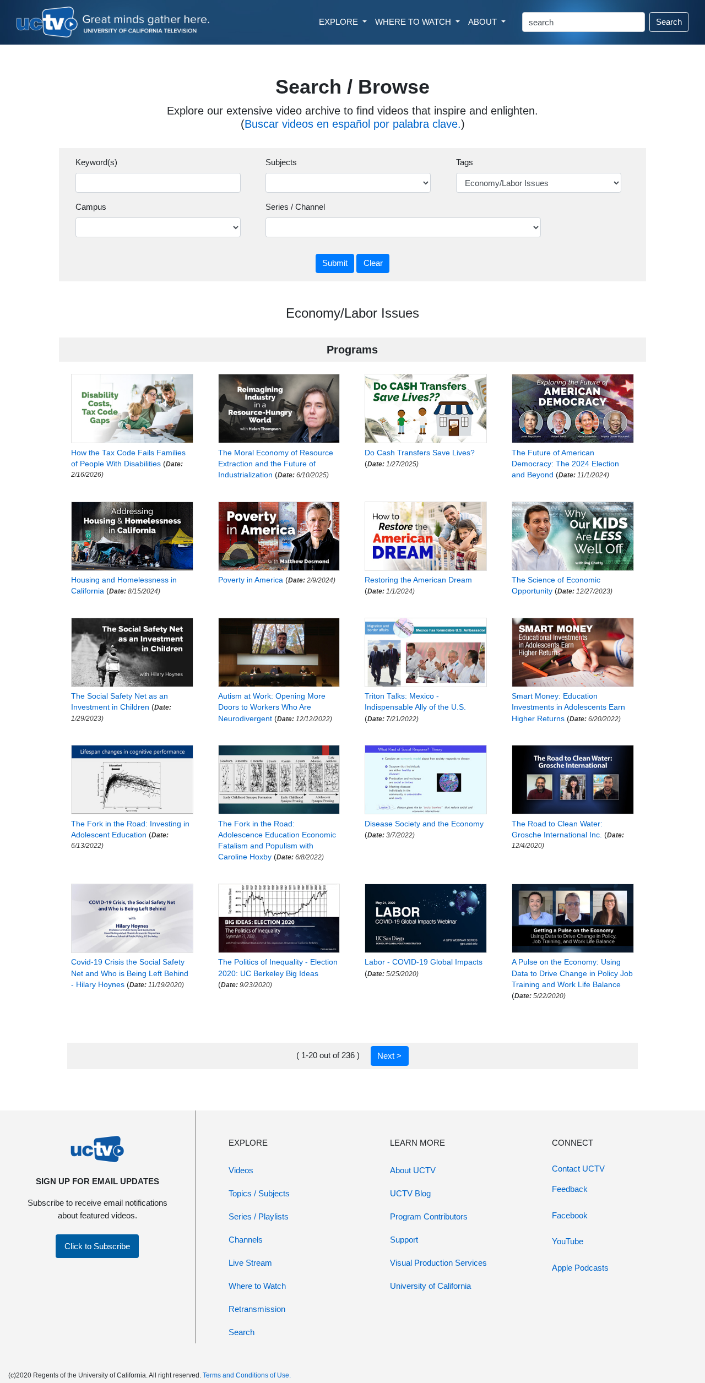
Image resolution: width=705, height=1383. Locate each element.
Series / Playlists (259, 1216)
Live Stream (250, 1262)
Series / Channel (295, 206)
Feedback (570, 1189)
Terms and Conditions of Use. (247, 1375)
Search (669, 21)
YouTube (567, 1241)
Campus (90, 206)
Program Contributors (429, 1216)
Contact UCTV (578, 1168)
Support (404, 1239)
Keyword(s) (96, 162)
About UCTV (413, 1170)
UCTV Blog (410, 1193)
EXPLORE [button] (339, 21)
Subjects (281, 162)
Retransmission (257, 1309)
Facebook (570, 1215)
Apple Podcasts (580, 1267)
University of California (430, 1286)
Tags (464, 162)
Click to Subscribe (97, 1246)
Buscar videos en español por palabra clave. (353, 124)
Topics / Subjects (259, 1193)
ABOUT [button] (483, 21)
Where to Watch (257, 1286)
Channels (246, 1239)
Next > (389, 1055)
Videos (241, 1170)
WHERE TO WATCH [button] (414, 21)
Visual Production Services (438, 1262)
